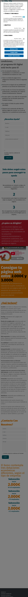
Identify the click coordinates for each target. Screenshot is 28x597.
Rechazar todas (14, 49)
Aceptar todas (14, 52)
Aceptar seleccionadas (14, 55)
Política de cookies (14, 11)
